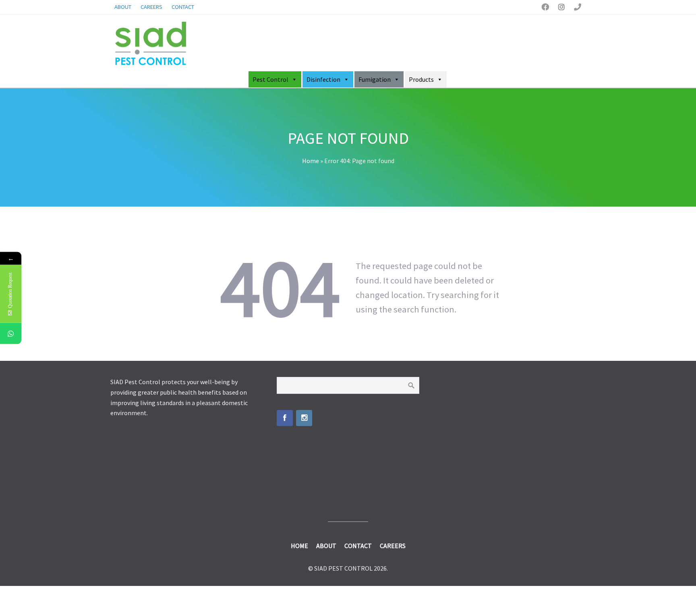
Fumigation (374, 79)
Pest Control (270, 79)
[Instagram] (304, 418)
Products (421, 79)
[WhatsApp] (10, 333)
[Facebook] (285, 418)
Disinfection (323, 79)
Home (310, 161)
